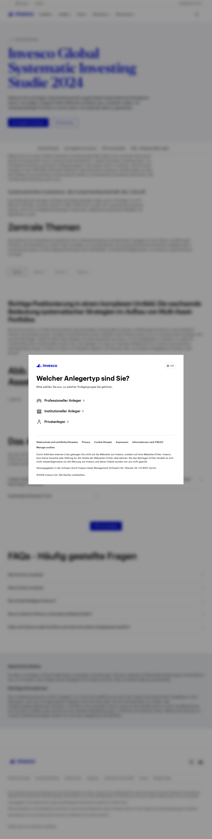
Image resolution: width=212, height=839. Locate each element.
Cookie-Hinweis (103, 442)
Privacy (86, 442)
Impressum (122, 442)
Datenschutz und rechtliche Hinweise (57, 442)
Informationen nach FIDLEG (147, 442)
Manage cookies (45, 447)
